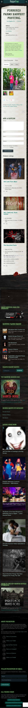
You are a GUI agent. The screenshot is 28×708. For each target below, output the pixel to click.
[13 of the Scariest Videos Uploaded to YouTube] (14, 541)
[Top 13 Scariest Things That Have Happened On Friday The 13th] (14, 571)
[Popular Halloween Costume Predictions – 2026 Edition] (14, 479)
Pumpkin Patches (13, 106)
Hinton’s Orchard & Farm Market (23, 111)
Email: (7, 33)
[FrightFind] (14, 1)
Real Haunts (5, 417)
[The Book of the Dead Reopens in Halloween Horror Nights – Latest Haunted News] (14, 509)
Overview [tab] (6, 64)
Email (4, 136)
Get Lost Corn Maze (10, 182)
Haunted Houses (6, 411)
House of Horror (13, 349)
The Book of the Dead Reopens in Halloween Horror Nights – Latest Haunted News (12, 513)
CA (14, 21)
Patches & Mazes (16, 104)
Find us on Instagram (11, 649)
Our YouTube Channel (11, 645)
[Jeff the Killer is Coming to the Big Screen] (14, 449)
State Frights (21, 631)
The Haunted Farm (10, 245)
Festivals (9, 104)
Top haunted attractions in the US (14, 702)
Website (4, 141)
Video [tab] (16, 64)
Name (4, 131)
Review (4, 120)
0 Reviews (19, 21)
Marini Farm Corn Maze (4, 111)
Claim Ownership (8, 60)
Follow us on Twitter (11, 640)
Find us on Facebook (11, 636)
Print (16, 60)
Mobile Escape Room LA (15, 336)
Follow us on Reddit (11, 657)
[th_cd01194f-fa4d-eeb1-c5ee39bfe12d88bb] (14, 79)
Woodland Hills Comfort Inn (16, 329)
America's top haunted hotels (14, 705)
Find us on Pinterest (11, 653)
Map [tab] (12, 64)
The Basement (12, 342)
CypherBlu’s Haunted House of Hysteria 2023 (16, 356)
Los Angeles (10, 21)
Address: (8, 25)
